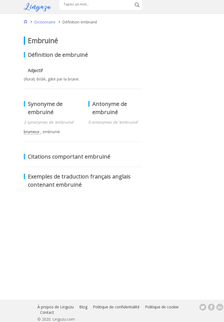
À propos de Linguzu (55, 306)
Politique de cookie (162, 306)
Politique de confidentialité (116, 306)
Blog (83, 306)
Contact (47, 312)
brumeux (32, 131)
